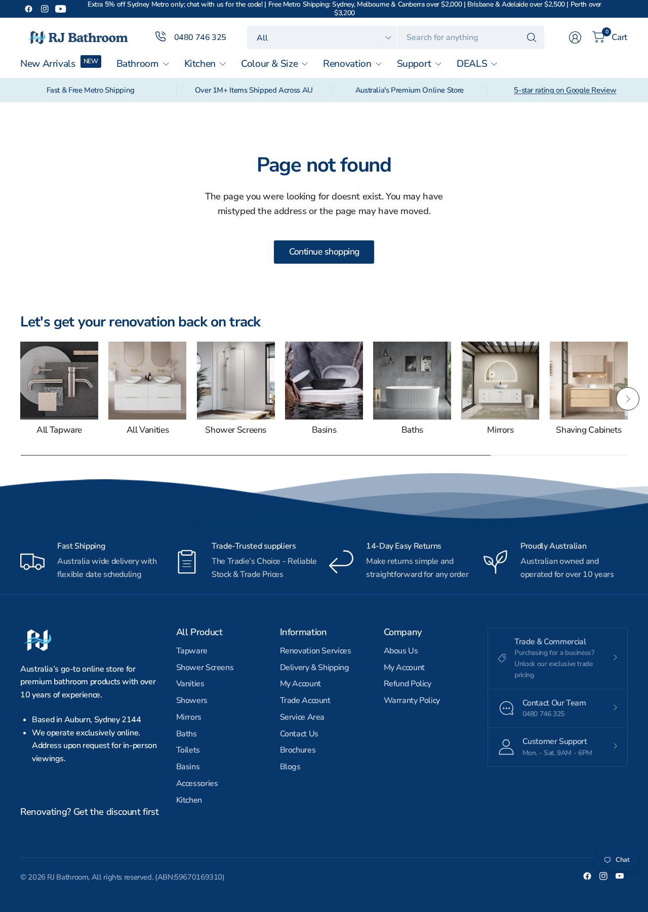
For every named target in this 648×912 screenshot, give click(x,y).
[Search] (531, 37)
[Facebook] (28, 9)
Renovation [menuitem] (347, 63)
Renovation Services (315, 650)
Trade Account (305, 700)
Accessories (197, 783)
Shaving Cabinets (588, 430)
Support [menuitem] (414, 63)
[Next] (627, 398)
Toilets (188, 750)
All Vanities (148, 430)
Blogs (290, 766)
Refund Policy (407, 683)
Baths (412, 430)
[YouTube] (61, 9)
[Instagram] (44, 9)
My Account (300, 683)
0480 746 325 (200, 37)
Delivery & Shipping (314, 667)
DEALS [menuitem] (472, 63)
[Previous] (20, 398)
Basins (324, 430)
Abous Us (401, 650)
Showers (192, 700)
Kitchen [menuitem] (200, 63)
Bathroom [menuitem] (137, 63)
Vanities (190, 683)
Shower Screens (235, 430)
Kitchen (189, 800)
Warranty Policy (412, 700)
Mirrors (500, 430)
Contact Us (299, 733)
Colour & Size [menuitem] (269, 63)
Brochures (298, 750)
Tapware (192, 650)
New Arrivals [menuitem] (47, 63)
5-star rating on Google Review (565, 90)
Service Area (302, 717)
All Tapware (59, 430)
